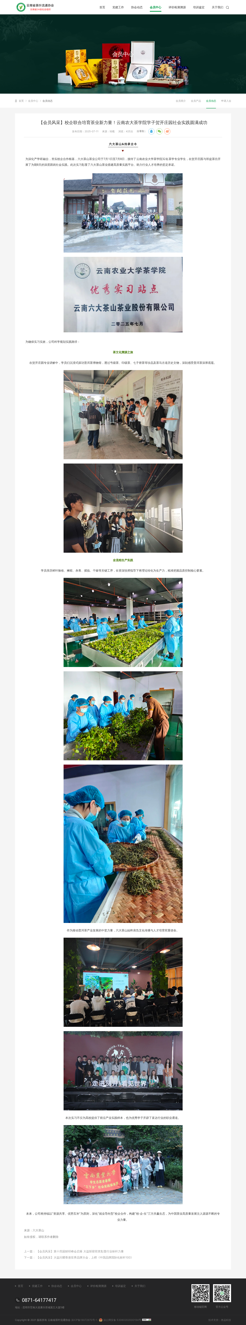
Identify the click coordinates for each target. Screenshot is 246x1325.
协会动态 (137, 7)
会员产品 (196, 100)
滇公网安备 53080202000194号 (122, 1319)
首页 (102, 7)
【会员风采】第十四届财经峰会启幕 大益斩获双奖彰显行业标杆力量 (80, 1251)
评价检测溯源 (177, 7)
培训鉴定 (199, 7)
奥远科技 (226, 1319)
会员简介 (181, 100)
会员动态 (48, 100)
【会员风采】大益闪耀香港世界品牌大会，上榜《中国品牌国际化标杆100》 (84, 1257)
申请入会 (226, 100)
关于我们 (217, 7)
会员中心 (155, 7)
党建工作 (118, 7)
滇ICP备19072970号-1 (84, 1319)
